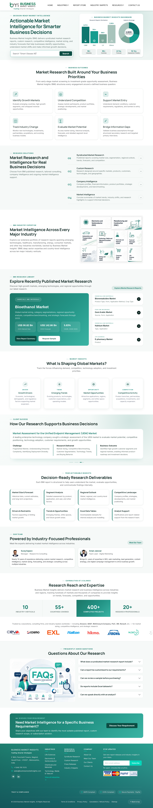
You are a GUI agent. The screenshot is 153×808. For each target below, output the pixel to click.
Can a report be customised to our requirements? (103, 670)
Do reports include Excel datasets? (96, 686)
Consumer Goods (121, 254)
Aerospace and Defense (89, 254)
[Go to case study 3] (82, 462)
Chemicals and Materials (121, 238)
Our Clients (88, 762)
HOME (50, 5)
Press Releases (70, 764)
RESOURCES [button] (117, 5)
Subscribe (135, 763)
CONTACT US (134, 5)
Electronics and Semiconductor (96, 223)
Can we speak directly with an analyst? (98, 694)
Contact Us (88, 766)
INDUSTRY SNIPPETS (99, 5)
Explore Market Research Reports (128, 288)
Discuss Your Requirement (121, 725)
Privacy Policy (82, 802)
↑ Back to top (135, 802)
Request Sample (49, 339)
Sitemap (114, 802)
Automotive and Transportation (89, 237)
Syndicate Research (72, 757)
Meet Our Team (135, 543)
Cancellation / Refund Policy (99, 802)
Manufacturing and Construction (127, 223)
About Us (87, 755)
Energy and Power (106, 255)
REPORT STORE (79, 5)
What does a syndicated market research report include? (106, 661)
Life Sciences (135, 254)
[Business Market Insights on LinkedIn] (18, 776)
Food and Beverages (135, 238)
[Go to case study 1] (71, 462)
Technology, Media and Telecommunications (106, 238)
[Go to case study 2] (76, 462)
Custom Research (71, 760)
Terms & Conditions (68, 802)
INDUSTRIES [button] (62, 5)
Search (66, 53)
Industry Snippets (71, 768)
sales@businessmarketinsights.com (27, 771)
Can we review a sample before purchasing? (100, 678)
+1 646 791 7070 (20, 767)
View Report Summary (25, 339)
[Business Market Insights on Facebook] (13, 776)
